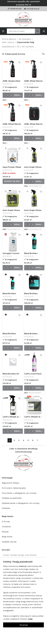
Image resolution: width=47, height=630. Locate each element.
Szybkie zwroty (9, 542)
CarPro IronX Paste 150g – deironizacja (33, 375)
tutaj (30, 619)
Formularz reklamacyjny (14, 488)
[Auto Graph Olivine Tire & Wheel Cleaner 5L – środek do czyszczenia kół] (13, 198)
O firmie (6, 521)
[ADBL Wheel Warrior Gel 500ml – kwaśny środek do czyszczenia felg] (13, 112)
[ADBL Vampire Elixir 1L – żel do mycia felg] (13, 69)
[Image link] (23, 462)
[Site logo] (23, 19)
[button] (13, 95)
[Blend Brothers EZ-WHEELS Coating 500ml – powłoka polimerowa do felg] (13, 362)
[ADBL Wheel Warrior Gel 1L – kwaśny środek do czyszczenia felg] (34, 69)
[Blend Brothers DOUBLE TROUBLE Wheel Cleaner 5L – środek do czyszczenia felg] (34, 282)
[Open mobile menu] (3, 31)
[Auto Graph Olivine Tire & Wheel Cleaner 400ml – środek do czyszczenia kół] (34, 155)
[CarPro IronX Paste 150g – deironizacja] (34, 362)
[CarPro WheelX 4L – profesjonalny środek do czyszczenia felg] (34, 405)
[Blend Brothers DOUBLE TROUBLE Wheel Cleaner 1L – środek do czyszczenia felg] (34, 241)
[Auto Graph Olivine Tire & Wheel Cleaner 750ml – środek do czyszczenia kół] (34, 198)
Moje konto (7, 536)
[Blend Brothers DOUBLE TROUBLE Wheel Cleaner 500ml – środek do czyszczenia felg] (13, 282)
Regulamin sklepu (10, 483)
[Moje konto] (43, 31)
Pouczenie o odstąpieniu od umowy (19, 493)
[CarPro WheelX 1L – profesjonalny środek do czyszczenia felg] (13, 405)
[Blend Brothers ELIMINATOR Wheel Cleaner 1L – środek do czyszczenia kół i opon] (13, 322)
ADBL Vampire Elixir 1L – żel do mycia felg (12, 82)
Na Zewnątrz (25, 39)
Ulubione (6, 526)
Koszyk (5, 531)
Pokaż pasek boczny (15, 54)
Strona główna (9, 39)
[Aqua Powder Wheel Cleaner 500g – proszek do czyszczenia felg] (13, 155)
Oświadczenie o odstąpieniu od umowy (20, 503)
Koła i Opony (8, 42)
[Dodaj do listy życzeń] (19, 62)
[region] (23, 594)
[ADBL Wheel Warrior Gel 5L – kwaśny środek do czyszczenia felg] (34, 112)
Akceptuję (23, 625)
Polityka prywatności (12, 498)
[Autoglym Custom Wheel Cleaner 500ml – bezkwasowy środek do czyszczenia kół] (13, 241)
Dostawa (6, 508)
